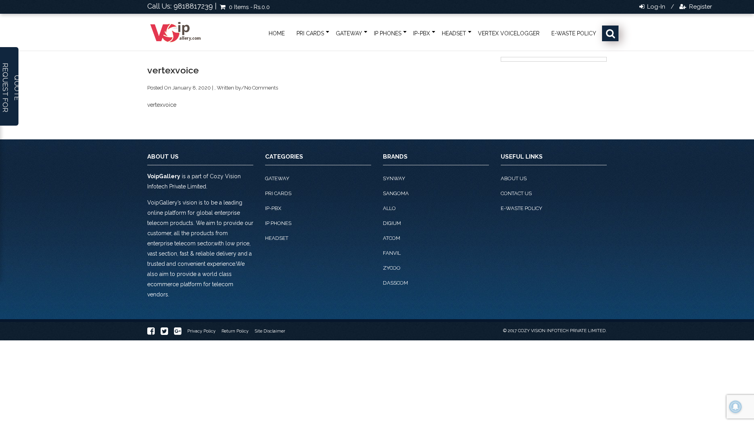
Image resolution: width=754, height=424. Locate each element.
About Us (514, 178)
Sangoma (396, 193)
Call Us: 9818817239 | (182, 6)
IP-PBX (421, 33)
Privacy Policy (201, 331)
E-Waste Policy (573, 33)
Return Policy (235, 331)
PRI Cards (310, 33)
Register (700, 6)
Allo (389, 208)
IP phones (387, 33)
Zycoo (392, 268)
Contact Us (516, 193)
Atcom (391, 238)
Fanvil (392, 253)
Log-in (655, 6)
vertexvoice (161, 105)
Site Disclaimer (269, 331)
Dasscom (395, 283)
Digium (392, 223)
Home (277, 33)
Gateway (349, 33)
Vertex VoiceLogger (509, 33)
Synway (394, 178)
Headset (454, 33)
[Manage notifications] (735, 406)
